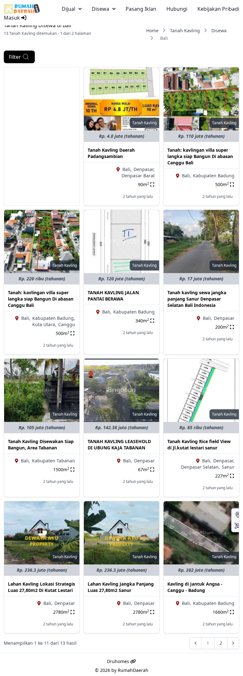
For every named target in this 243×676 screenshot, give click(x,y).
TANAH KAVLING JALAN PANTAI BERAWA (113, 295)
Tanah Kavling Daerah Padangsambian (111, 153)
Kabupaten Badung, (53, 318)
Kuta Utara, (44, 324)
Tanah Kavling (185, 30)
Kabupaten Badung (213, 176)
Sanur (228, 467)
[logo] (22, 9)
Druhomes (118, 661)
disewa (100, 8)
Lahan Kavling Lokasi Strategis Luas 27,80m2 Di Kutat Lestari (41, 587)
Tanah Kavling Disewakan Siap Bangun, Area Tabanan (41, 444)
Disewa (219, 30)
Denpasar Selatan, (200, 467)
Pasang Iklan (141, 8)
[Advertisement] (41, 99)
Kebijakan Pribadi (218, 8)
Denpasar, (144, 169)
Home (152, 30)
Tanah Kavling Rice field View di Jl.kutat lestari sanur (199, 444)
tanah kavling (144, 122)
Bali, (127, 169)
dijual (68, 8)
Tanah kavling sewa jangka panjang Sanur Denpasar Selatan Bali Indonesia (196, 298)
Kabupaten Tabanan (53, 461)
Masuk (12, 17)
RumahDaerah (133, 670)
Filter (15, 56)
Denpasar (224, 318)
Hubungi (176, 8)
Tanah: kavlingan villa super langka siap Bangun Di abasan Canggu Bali (200, 156)
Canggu (66, 324)
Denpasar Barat (138, 176)
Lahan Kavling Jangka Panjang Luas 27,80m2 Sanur (121, 587)
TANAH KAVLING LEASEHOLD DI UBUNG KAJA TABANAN (119, 444)
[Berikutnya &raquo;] (233, 643)
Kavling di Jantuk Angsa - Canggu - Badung (194, 587)
